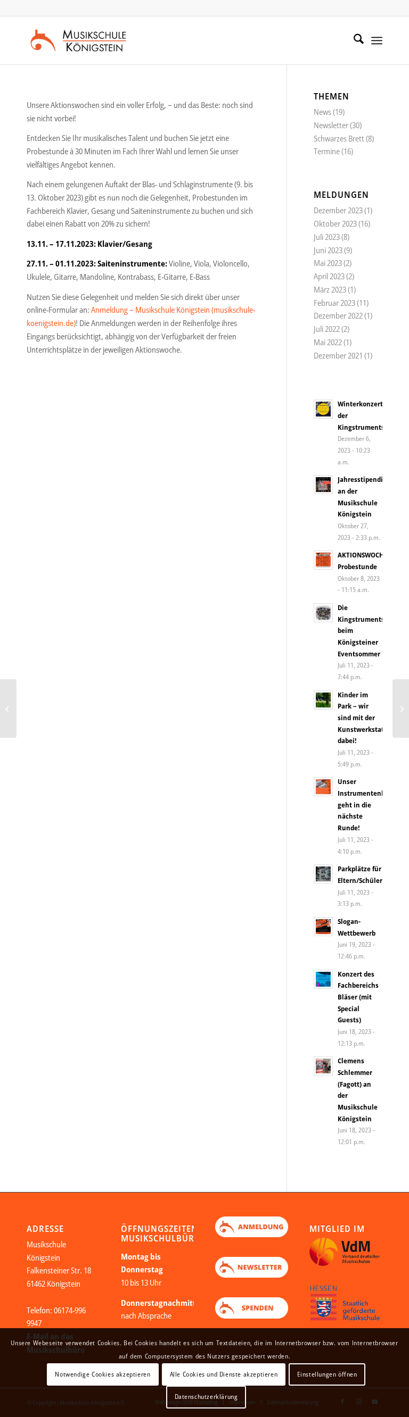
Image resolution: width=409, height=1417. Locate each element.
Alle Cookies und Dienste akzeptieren (224, 1374)
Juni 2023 (328, 250)
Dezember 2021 (338, 355)
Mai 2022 (328, 342)
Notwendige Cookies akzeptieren (102, 1374)
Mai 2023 (328, 262)
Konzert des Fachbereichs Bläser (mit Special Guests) (358, 997)
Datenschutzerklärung (206, 1396)
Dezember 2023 (338, 210)
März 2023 (330, 289)
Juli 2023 (327, 236)
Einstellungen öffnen (327, 1374)
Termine (327, 151)
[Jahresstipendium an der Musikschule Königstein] (8, 708)
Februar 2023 (334, 302)
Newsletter (331, 125)
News (322, 111)
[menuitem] (353, 40)
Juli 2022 (327, 328)
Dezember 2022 (338, 315)
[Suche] (353, 40)
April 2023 (329, 276)
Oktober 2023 (335, 223)
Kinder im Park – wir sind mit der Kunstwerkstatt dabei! (362, 718)
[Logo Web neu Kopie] (87, 40)
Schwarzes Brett (339, 138)
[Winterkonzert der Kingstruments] (400, 708)
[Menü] (376, 40)
